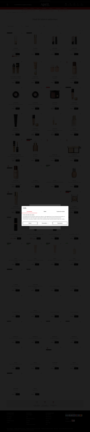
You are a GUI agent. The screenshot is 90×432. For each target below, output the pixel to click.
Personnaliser (44, 223)
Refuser (30, 223)
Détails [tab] (45, 211)
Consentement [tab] (29, 211)
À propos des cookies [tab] (61, 211)
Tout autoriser (60, 223)
